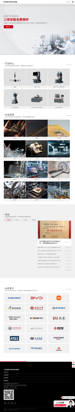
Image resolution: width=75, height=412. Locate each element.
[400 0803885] (73, 362)
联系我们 (6, 380)
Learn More (68, 64)
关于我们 (6, 377)
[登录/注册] (70, 2)
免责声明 (15, 410)
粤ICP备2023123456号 (31, 408)
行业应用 (6, 375)
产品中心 (6, 372)
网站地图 (5, 410)
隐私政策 (10, 410)
